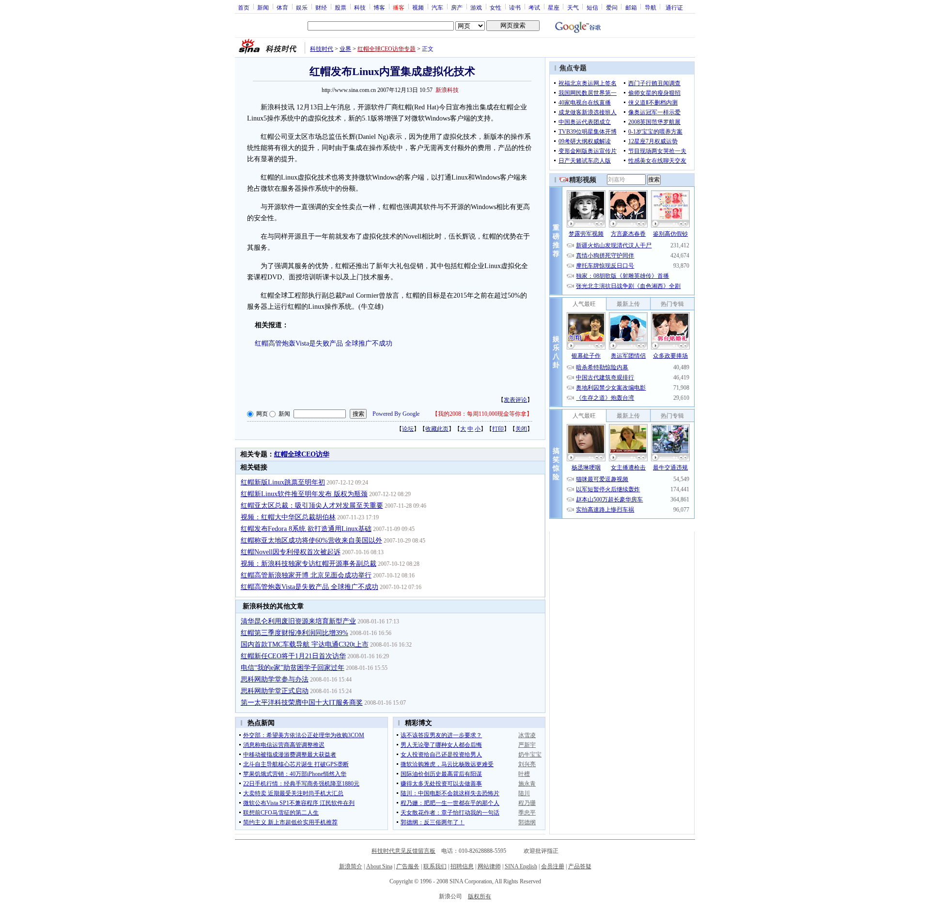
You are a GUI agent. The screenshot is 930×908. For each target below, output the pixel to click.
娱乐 (302, 7)
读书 (515, 7)
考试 (534, 7)
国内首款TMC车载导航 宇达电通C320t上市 (305, 644)
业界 (345, 48)
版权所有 (479, 896)
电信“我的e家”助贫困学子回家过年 (292, 667)
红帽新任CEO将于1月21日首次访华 (293, 656)
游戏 (476, 7)
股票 (340, 7)
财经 (321, 7)
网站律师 (489, 866)
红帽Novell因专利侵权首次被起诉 (291, 552)
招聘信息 (462, 866)
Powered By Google (395, 413)
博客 (379, 7)
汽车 (437, 7)
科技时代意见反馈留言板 (403, 850)
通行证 (674, 7)
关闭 (521, 428)
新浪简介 (350, 866)
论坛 (408, 428)
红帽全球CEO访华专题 (386, 48)
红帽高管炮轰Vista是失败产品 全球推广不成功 (323, 343)
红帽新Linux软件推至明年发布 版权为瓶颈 (304, 494)
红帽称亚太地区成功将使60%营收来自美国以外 (311, 540)
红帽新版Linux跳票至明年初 (283, 482)
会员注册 (552, 866)
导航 (650, 7)
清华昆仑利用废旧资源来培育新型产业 (298, 621)
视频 (418, 7)
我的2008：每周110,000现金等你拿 (482, 413)
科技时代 (321, 48)
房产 (457, 7)
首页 (243, 7)
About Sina (379, 866)
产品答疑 (579, 866)
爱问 (612, 7)
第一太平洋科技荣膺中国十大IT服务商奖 (302, 702)
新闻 (263, 7)
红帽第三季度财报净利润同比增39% (294, 632)
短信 (592, 7)
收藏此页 (437, 428)
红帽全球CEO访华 (301, 454)
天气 (573, 7)
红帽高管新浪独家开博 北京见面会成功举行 (306, 575)
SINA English (521, 866)
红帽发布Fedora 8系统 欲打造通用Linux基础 (306, 528)
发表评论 (515, 399)
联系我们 (435, 866)
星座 (553, 7)
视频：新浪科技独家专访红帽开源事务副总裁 (308, 563)
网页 (262, 413)
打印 (498, 428)
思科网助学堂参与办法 (275, 679)
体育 (282, 7)
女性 (495, 7)
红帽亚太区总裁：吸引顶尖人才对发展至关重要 (312, 505)
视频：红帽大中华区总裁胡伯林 (288, 517)
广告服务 (407, 866)
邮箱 (631, 7)
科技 (360, 7)
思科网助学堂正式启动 (275, 691)
